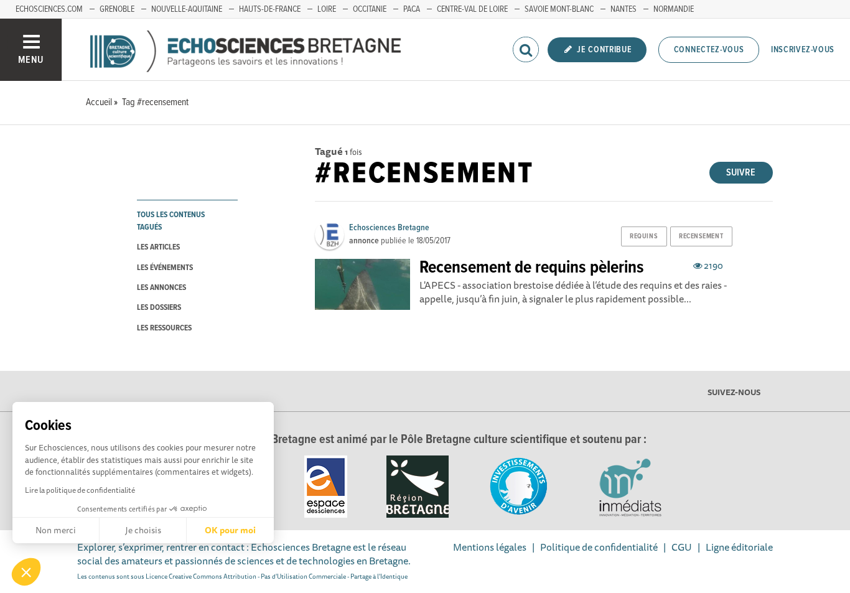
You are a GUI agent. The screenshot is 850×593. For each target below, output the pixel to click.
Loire (326, 9)
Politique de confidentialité (599, 547)
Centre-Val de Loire (472, 9)
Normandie (673, 9)
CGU (681, 547)
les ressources (164, 328)
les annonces (161, 287)
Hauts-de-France (270, 9)
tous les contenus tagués (171, 221)
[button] (26, 572)
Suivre (740, 172)
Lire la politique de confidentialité (80, 490)
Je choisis (143, 530)
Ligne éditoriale (739, 547)
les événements (165, 268)
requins (644, 236)
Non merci (55, 530)
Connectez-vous (709, 49)
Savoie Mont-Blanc (559, 9)
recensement (701, 236)
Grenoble (117, 9)
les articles (158, 247)
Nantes (623, 9)
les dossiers (159, 307)
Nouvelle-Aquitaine (186, 9)
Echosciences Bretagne (389, 227)
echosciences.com (49, 9)
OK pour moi (230, 530)
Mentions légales (489, 547)
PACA (411, 9)
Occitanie (369, 9)
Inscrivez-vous (802, 49)
